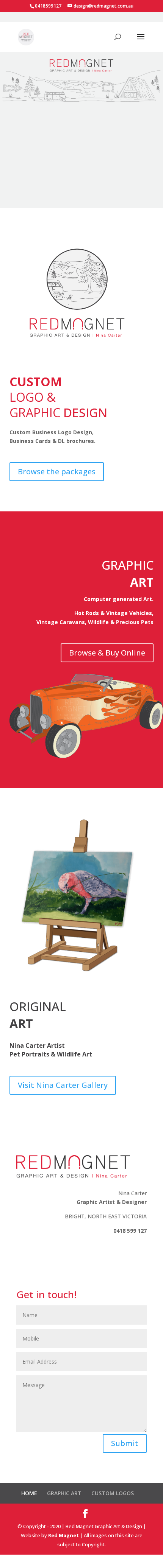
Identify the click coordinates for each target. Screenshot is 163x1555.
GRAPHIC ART (64, 1493)
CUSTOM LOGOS (112, 1493)
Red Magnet (63, 1535)
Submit (124, 1443)
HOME (29, 1493)
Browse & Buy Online (107, 653)
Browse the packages (57, 471)
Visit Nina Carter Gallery (63, 1085)
